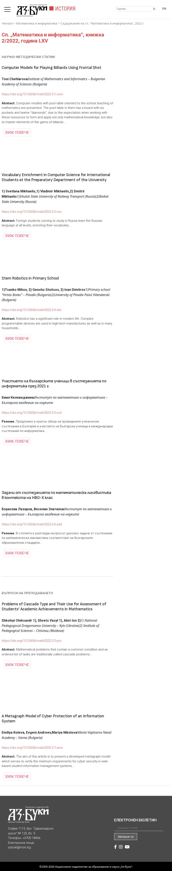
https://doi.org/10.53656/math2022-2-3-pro (31, 641)
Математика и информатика (36, 23)
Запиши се (126, 837)
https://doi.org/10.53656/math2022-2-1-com (32, 94)
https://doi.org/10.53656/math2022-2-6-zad (32, 524)
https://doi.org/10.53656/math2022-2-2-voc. (32, 212)
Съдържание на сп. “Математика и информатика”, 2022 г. (102, 23)
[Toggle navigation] (8, 8)
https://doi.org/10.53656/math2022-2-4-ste (31, 310)
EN (164, 8)
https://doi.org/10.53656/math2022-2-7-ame (32, 748)
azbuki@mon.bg (19, 847)
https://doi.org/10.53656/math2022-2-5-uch (32, 413)
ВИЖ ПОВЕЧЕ (17, 132)
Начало (7, 23)
